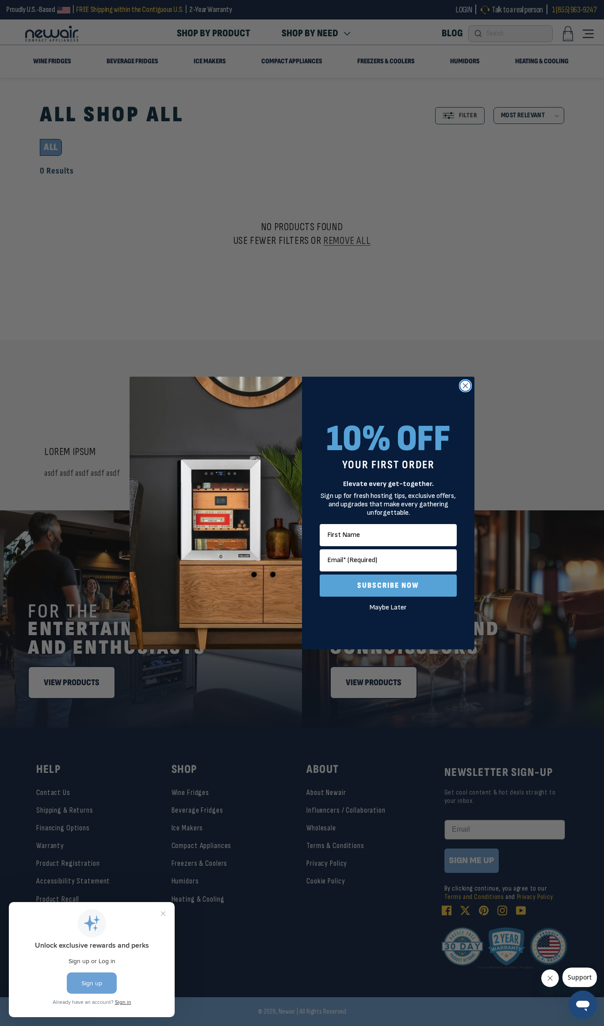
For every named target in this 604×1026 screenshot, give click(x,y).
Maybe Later (388, 607)
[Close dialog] (465, 385)
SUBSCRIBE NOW (388, 585)
